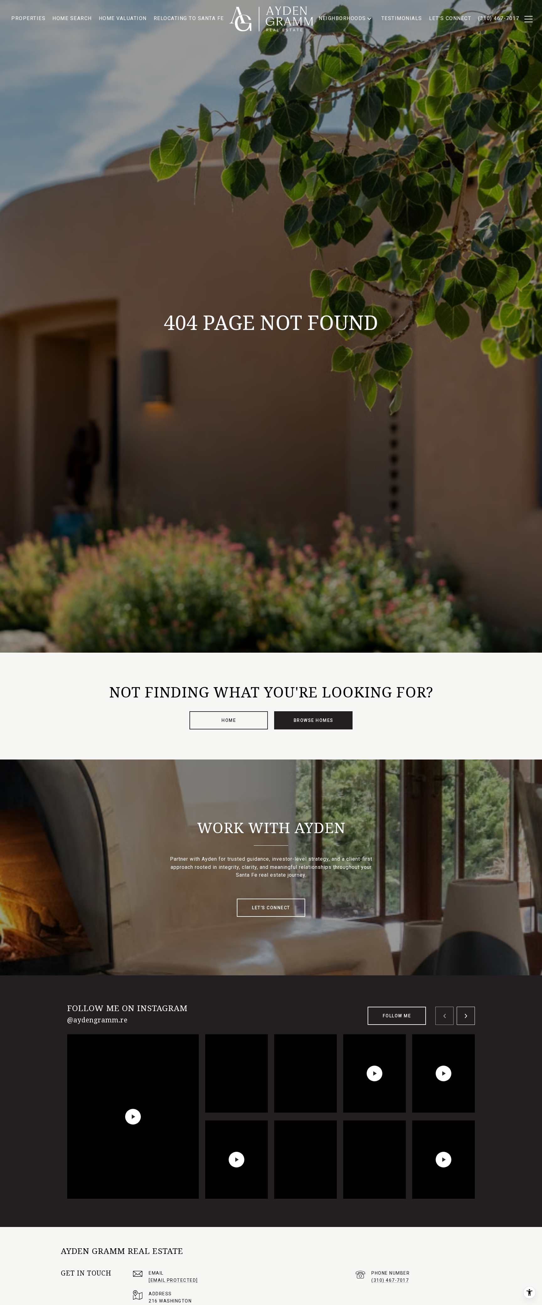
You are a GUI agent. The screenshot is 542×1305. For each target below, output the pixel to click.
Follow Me (397, 1015)
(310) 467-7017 (390, 1280)
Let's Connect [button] (271, 907)
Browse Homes (313, 720)
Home (228, 720)
